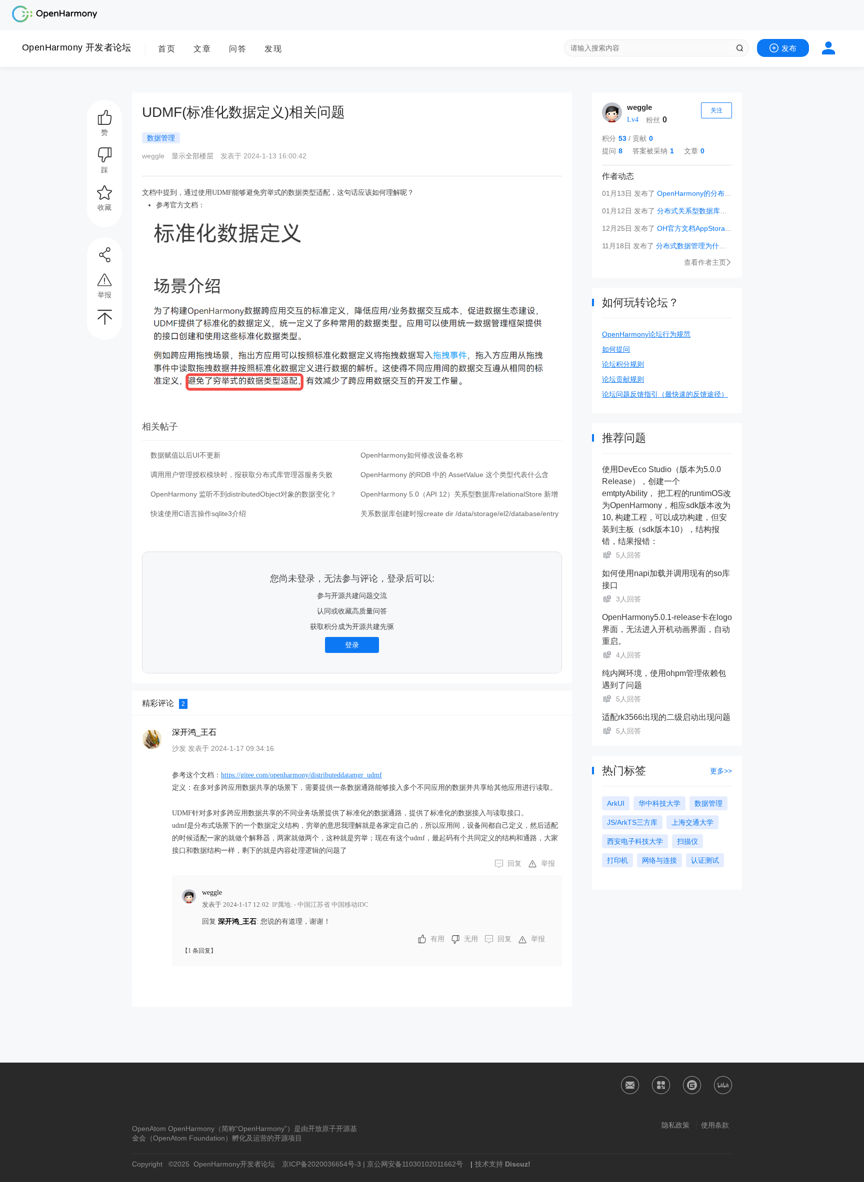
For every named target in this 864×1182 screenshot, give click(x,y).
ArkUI (615, 803)
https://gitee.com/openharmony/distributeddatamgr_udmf (301, 775)
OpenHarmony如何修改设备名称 (411, 455)
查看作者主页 (705, 262)
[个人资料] (612, 111)
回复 (515, 863)
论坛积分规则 (623, 364)
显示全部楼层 (193, 156)
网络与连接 (659, 860)
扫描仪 (687, 841)
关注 (716, 110)
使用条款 (715, 1125)
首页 (167, 48)
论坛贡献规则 (623, 379)
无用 (471, 939)
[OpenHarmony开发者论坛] (54, 20)
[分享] (104, 254)
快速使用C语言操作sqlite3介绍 (198, 514)
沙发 (179, 748)
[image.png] (352, 303)
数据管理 (708, 803)
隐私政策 (676, 1125)
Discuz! (517, 1164)
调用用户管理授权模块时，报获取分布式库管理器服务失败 (241, 475)
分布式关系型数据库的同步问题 (706, 211)
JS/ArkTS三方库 (632, 822)
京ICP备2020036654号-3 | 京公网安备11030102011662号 (372, 1164)
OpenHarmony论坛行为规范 (646, 334)
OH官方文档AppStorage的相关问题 (712, 228)
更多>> (721, 771)
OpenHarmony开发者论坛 (234, 1164)
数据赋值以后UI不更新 (185, 455)
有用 (437, 939)
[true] (739, 47)
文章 (203, 48)
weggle (639, 107)
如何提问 (616, 349)
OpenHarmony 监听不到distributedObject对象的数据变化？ (243, 494)
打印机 (617, 860)
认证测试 (705, 860)
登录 (352, 645)
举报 (548, 863)
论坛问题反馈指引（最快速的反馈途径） (665, 394)
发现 (273, 48)
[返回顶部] (104, 317)
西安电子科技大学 (635, 841)
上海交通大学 (693, 822)
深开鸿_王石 (194, 732)
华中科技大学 (659, 803)
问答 (238, 48)
